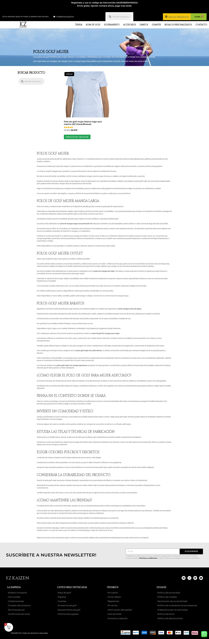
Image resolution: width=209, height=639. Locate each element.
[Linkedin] (195, 578)
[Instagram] (189, 578)
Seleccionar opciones (77, 137)
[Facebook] (184, 578)
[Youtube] (201, 578)
